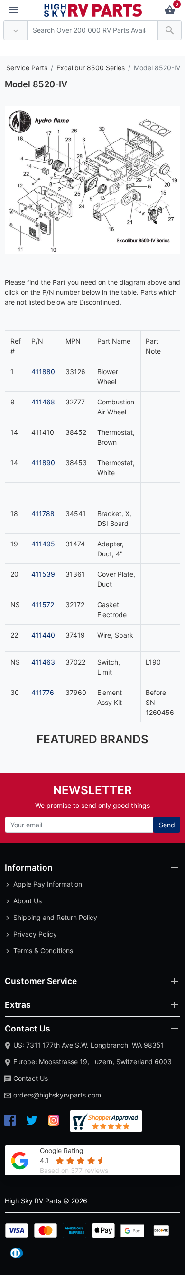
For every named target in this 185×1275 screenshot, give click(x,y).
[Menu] (13, 10)
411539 (43, 574)
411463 (43, 662)
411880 (43, 371)
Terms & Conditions (43, 951)
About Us (27, 901)
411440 (43, 635)
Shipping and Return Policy (55, 917)
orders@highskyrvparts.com (57, 1095)
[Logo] (93, 9)
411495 (43, 544)
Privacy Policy (35, 934)
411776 (42, 692)
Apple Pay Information (47, 884)
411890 (43, 463)
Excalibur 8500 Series (90, 68)
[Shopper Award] (106, 1121)
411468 (43, 402)
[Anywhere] (15, 30)
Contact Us (30, 1078)
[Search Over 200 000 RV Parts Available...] (169, 30)
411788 (43, 513)
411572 (42, 604)
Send (167, 825)
